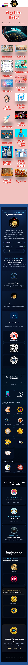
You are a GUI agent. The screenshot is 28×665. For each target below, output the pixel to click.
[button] (26, 3)
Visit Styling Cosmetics (14, 648)
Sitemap (9, 242)
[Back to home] (14, 3)
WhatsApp (20, 246)
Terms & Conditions (14, 659)
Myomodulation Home (8, 247)
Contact (19, 242)
